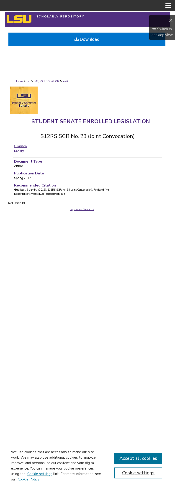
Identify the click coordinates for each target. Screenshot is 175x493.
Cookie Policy (28, 479)
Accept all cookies (138, 458)
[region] (87, 465)
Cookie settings (39, 473)
